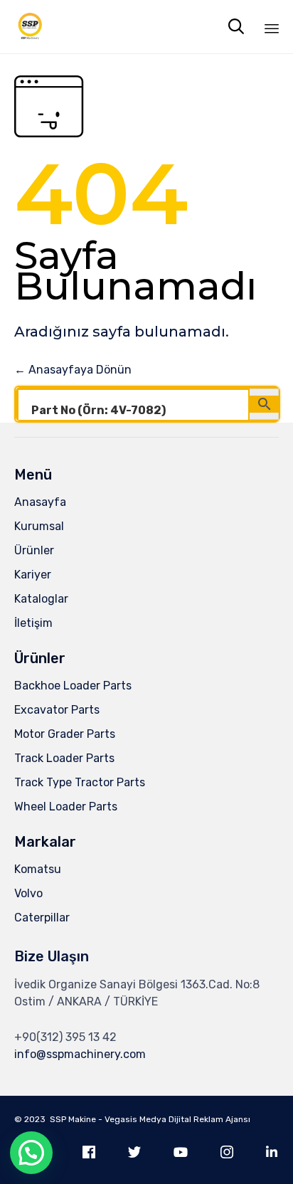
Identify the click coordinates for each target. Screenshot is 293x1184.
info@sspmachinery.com (80, 1054)
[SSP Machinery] (30, 27)
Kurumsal (39, 526)
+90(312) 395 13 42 (65, 1037)
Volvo (28, 893)
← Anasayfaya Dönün (73, 369)
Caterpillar (42, 917)
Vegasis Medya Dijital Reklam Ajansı (177, 1119)
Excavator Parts (57, 710)
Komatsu (37, 869)
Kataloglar (41, 599)
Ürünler (34, 550)
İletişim (33, 623)
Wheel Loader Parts (65, 806)
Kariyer (32, 574)
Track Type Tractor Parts (79, 782)
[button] (31, 1152)
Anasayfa (40, 502)
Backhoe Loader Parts (73, 685)
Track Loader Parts (64, 758)
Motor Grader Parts (64, 734)
